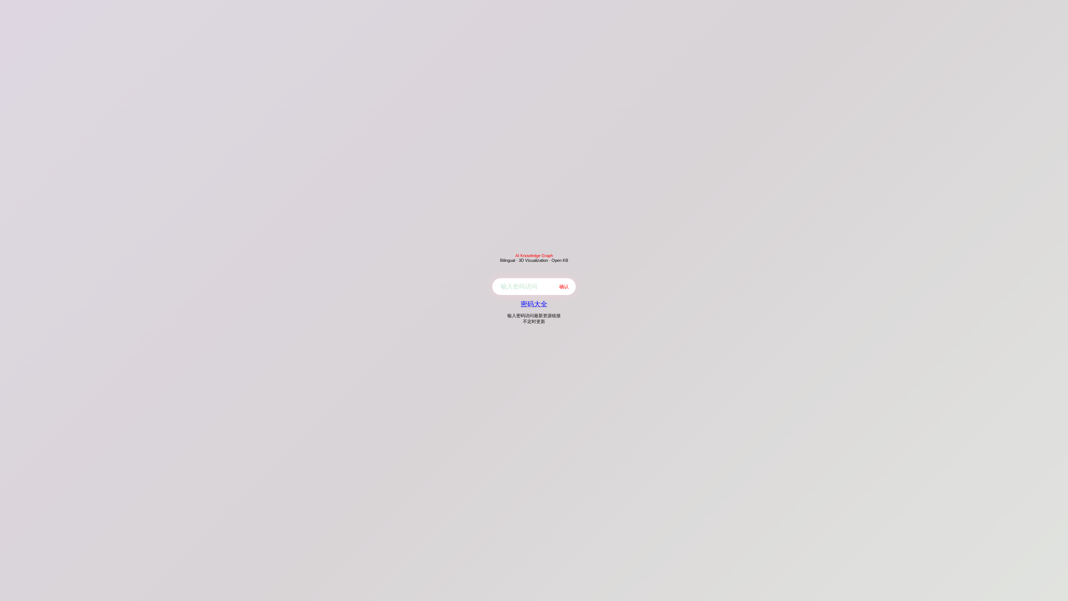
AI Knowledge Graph (534, 255)
